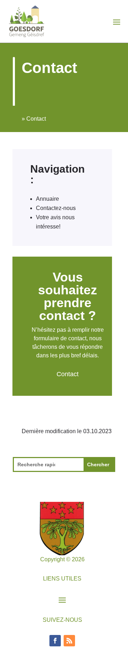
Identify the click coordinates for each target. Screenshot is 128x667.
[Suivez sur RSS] (69, 640)
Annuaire (47, 199)
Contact (68, 374)
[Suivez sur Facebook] (55, 640)
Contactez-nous (56, 208)
